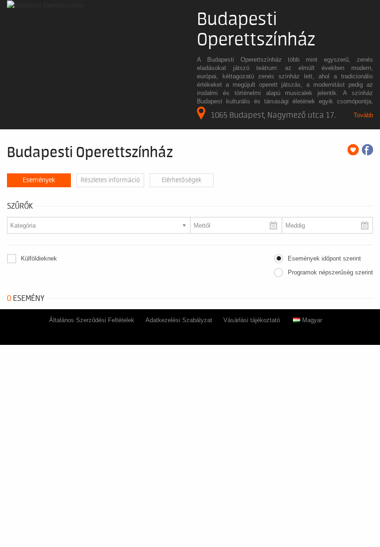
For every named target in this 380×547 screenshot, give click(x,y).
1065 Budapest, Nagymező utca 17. (273, 115)
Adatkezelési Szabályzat (179, 320)
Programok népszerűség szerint (330, 272)
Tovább (363, 115)
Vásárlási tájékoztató (251, 320)
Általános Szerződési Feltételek (91, 320)
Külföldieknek (39, 258)
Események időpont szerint (324, 258)
